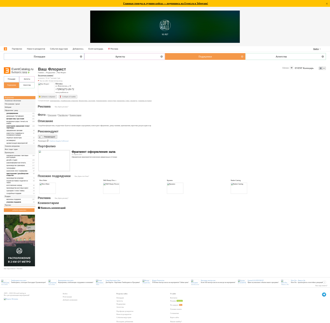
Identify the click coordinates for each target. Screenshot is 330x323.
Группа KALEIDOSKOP (256, 280)
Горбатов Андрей (55, 141)
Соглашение (174, 313)
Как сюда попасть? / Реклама (13, 268)
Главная (41, 72)
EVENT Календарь (304, 68)
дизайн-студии (11, 160)
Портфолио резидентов (124, 311)
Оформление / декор (11, 110)
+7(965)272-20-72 (64, 89)
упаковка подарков (13, 202)
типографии (10, 168)
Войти (316, 49)
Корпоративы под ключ (65, 280)
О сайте (173, 294)
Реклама (114, 49)
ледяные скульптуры (14, 138)
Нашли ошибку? (176, 321)
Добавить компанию (70, 300)
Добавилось (78, 49)
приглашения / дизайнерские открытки (17, 174)
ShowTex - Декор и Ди (298, 280)
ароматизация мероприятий (16, 143)
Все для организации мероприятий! (17, 295)
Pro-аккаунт (174, 305)
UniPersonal (64, 141)
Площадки (11, 79)
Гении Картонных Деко (113, 280)
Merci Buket (43, 180)
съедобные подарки (13, 193)
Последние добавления (124, 321)
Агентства (27, 85)
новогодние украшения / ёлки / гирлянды (18, 127)
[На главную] (5, 48)
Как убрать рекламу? (61, 107)
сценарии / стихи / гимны (15, 191)
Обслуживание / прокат (12, 104)
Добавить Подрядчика (19, 210)
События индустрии (59, 49)
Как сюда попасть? (321, 286)
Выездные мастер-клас (208, 280)
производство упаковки (14, 178)
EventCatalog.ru (22, 69)
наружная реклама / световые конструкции (17, 156)
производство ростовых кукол (17, 188)
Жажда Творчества (158, 280)
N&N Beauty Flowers (110, 180)
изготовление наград (14, 185)
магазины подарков (13, 199)
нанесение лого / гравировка (16, 171)
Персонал (8, 205)
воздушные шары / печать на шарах (17, 122)
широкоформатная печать (16, 163)
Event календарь (95, 49)
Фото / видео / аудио (11, 149)
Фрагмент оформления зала (93, 151)
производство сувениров (15, 165)
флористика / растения (15, 119)
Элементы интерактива (12, 146)
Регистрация (67, 297)
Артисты (27, 79)
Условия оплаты (176, 309)
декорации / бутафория (15, 116)
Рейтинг (285, 68)
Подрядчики (11, 85)
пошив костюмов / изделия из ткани (17, 181)
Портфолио (17, 49)
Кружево (170, 180)
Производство (9, 152)
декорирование (12, 113)
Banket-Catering (236, 180)
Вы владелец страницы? (45, 75)
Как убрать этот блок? (82, 176)
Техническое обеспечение (13, 101)
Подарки (7, 196)
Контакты (173, 298)
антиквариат (11, 140)
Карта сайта (174, 317)
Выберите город (19, 72)
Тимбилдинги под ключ (18, 280)
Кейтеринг (8, 107)
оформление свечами (14, 130)
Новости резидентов (36, 49)
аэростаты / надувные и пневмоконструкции (15, 134)
